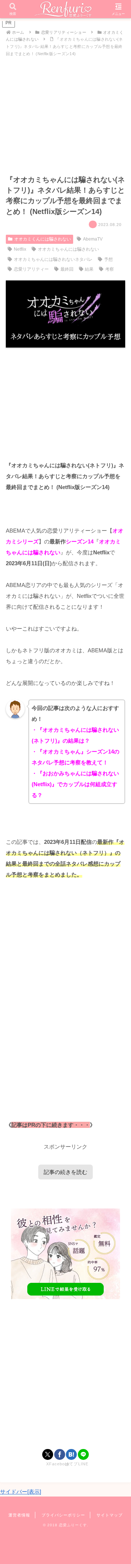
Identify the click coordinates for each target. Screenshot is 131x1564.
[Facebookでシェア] (59, 1454)
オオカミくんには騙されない (42, 239)
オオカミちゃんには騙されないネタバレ (53, 259)
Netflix (20, 249)
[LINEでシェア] (83, 1454)
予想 (108, 259)
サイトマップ (109, 1515)
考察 (109, 269)
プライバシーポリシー (63, 1515)
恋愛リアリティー (31, 269)
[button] (116, 1112)
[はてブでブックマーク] (71, 1454)
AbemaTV (93, 239)
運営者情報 (19, 1515)
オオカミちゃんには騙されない (68, 249)
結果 (89, 269)
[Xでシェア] (47, 1454)
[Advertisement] (65, 1375)
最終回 (67, 269)
